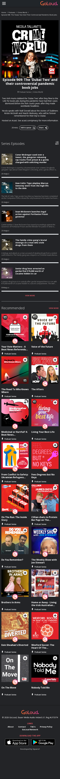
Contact (22, 726)
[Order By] (57, 142)
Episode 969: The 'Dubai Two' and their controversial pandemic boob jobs (29, 15)
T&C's (32, 726)
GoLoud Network (30, 729)
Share (41, 127)
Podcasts (12, 12)
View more (30, 295)
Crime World (22, 12)
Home (3, 12)
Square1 (36, 749)
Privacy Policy (46, 726)
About (11, 726)
